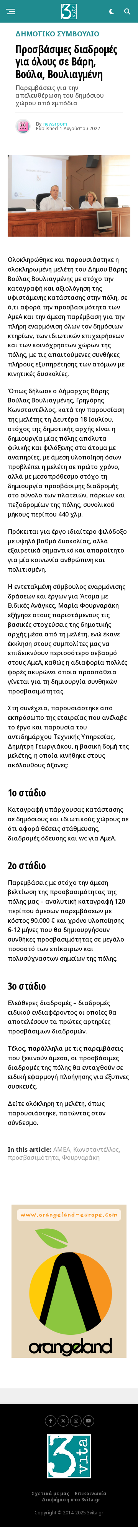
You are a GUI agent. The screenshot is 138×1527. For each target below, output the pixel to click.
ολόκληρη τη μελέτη (55, 1103)
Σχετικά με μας (50, 1493)
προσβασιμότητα (33, 1157)
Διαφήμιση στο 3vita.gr (71, 1499)
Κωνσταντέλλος (96, 1149)
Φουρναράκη (81, 1157)
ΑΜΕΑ (61, 1149)
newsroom (55, 124)
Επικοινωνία (91, 1493)
